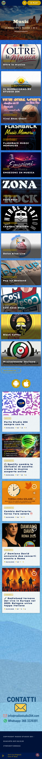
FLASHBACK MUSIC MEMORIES (16, 144)
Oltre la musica (14, 64)
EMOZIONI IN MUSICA (18, 172)
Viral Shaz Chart (14, 118)
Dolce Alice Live (14, 253)
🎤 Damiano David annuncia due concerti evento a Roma (20, 556)
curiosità (9, 460)
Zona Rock (10, 199)
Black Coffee (12, 334)
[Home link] (3, 2)
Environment (9, 61)
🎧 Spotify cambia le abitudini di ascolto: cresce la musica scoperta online (18, 468)
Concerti (8, 550)
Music (6, 169)
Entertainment (10, 85)
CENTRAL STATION (16, 226)
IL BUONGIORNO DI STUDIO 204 (17, 90)
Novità (7, 418)
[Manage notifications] (37, 755)
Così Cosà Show (14, 307)
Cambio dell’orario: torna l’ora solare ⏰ (18, 512)
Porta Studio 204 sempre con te (16, 423)
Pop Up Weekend (14, 280)
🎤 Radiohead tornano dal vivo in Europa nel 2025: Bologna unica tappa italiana (20, 602)
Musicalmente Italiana (19, 361)
